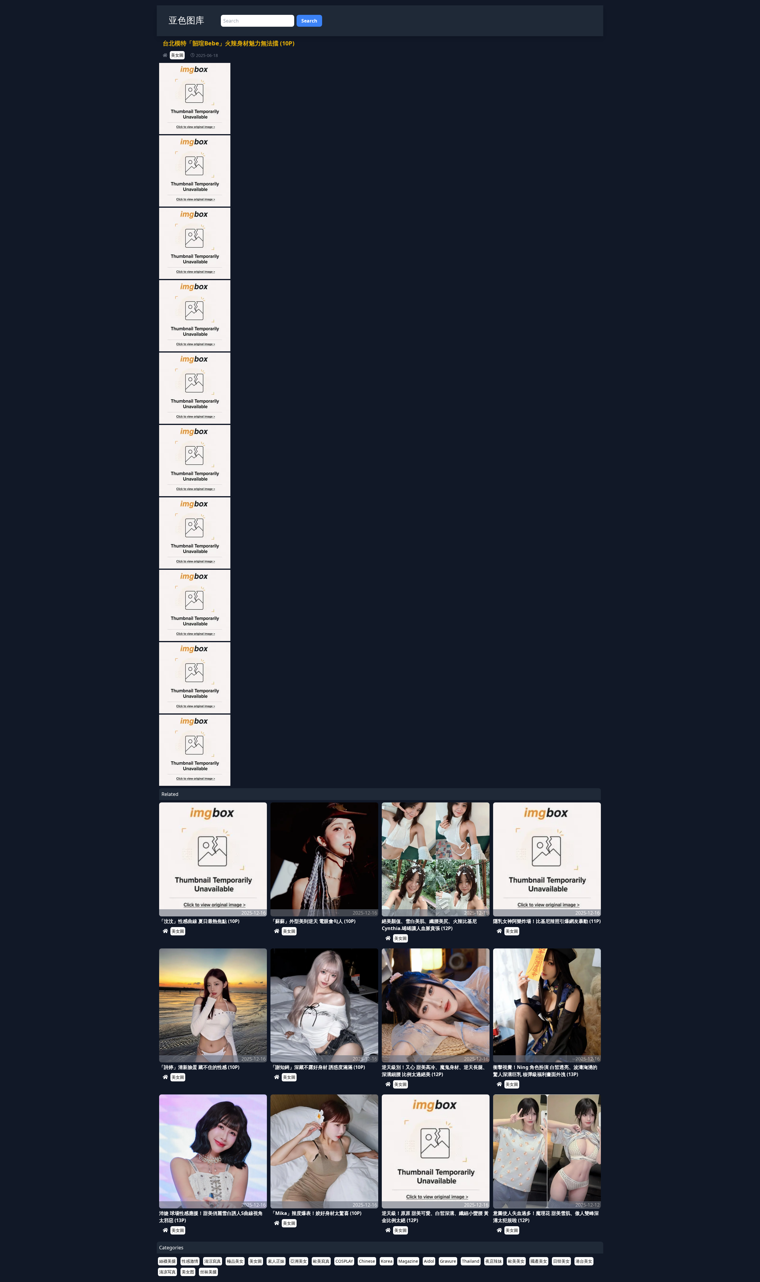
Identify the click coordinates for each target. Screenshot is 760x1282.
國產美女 (539, 1261)
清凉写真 (167, 1272)
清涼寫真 (212, 1261)
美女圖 (177, 55)
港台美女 (584, 1261)
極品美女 (235, 1261)
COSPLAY (344, 1261)
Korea (386, 1261)
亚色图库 (186, 20)
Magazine (408, 1261)
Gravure (448, 1261)
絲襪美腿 (167, 1261)
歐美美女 (516, 1261)
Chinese (367, 1261)
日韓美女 (561, 1261)
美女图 (188, 1272)
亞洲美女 (298, 1261)
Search (309, 21)
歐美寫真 (321, 1261)
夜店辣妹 (493, 1261)
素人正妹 (276, 1261)
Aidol (429, 1261)
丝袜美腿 (208, 1272)
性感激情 (190, 1261)
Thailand (470, 1261)
